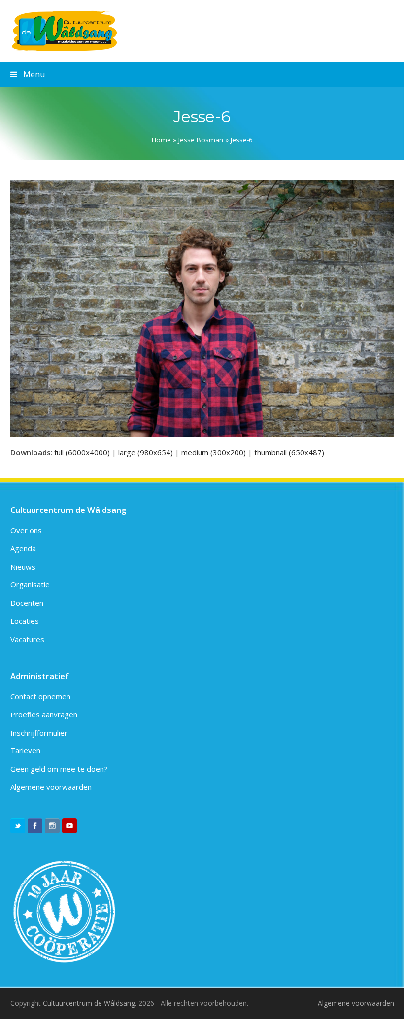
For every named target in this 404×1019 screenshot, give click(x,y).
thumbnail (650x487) (289, 452)
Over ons (26, 530)
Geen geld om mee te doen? (58, 769)
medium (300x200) (213, 452)
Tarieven (25, 750)
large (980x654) (145, 452)
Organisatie (30, 584)
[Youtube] (69, 825)
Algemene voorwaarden (51, 787)
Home (161, 140)
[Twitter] (17, 825)
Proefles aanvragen (43, 714)
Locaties (24, 621)
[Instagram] (52, 825)
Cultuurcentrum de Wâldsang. (89, 1003)
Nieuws (22, 567)
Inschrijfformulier (38, 733)
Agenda (23, 548)
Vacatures (27, 639)
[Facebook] (35, 825)
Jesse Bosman (200, 140)
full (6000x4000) (82, 452)
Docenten (26, 603)
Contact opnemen (40, 696)
